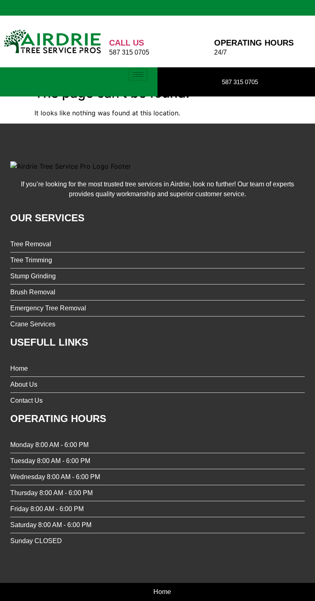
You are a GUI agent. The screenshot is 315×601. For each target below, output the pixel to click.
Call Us (126, 42)
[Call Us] (115, 26)
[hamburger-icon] (138, 74)
